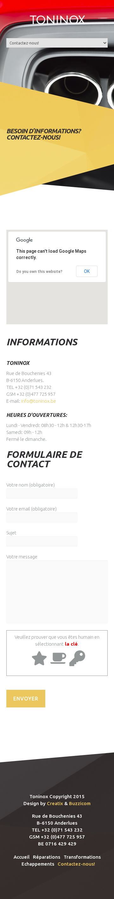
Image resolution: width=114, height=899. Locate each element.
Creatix (55, 803)
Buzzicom (80, 803)
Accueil (21, 857)
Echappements (38, 864)
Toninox (57, 20)
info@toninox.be (38, 401)
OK (87, 271)
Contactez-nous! (76, 864)
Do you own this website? (39, 271)
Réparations (46, 857)
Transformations (82, 857)
